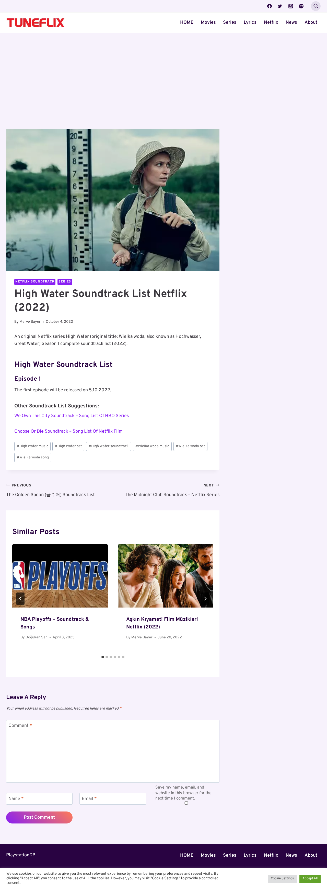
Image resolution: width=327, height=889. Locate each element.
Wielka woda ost (190, 446)
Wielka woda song (33, 457)
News (291, 22)
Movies (208, 22)
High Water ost (68, 446)
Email (89, 799)
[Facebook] (269, 6)
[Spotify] (301, 6)
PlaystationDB (21, 855)
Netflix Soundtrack (34, 282)
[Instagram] (290, 6)
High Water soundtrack (109, 446)
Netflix (271, 22)
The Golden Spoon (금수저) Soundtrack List (50, 490)
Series (229, 22)
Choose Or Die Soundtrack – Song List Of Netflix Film (68, 431)
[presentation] (60, 576)
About (311, 22)
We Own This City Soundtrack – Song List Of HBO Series (71, 416)
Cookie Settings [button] (282, 879)
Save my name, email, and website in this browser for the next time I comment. (183, 793)
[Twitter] (280, 6)
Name (16, 799)
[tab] (102, 657)
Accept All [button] (310, 879)
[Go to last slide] (20, 598)
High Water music (32, 446)
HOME (186, 22)
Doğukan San (37, 637)
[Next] (205, 598)
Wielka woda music (152, 446)
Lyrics (250, 22)
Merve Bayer (30, 321)
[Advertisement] (112, 91)
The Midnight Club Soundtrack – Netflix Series (172, 490)
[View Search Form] (316, 6)
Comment (20, 726)
